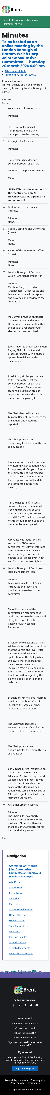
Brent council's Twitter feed (31, 1005)
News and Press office (25, 1037)
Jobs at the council (23, 1033)
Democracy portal (13, 23)
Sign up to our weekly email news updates (25, 1043)
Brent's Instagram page (19, 1005)
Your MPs (14, 931)
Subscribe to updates (21, 953)
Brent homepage (25, 990)
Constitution (16, 893)
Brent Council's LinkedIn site (25, 1005)
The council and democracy (25, 20)
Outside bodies (17, 942)
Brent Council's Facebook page (13, 1005)
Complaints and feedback (25, 1023)
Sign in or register (25, 1068)
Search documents (19, 948)
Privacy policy (17, 1083)
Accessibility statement (16, 1080)
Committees (16, 887)
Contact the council (25, 1028)
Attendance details (15, 71)
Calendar (14, 898)
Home (5, 20)
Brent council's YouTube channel (36, 1005)
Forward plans (17, 920)
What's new (15, 882)
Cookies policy (38, 1080)
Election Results (18, 937)
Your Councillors (18, 926)
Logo (12, 10)
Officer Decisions (18, 915)
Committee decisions (21, 909)
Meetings (14, 904)
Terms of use (33, 1083)
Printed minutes (20, 74)
